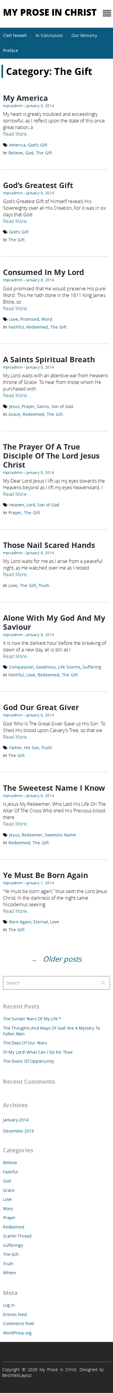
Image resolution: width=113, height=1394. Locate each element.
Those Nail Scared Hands (49, 545)
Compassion (21, 667)
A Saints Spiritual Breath (49, 359)
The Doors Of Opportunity (28, 1061)
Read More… (16, 134)
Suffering (92, 667)
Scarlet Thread (17, 1236)
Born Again (20, 922)
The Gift (44, 153)
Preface (10, 50)
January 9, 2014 (40, 105)
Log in (9, 1305)
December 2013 (18, 1131)
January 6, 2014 (40, 714)
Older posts (62, 959)
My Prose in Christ (50, 11)
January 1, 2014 (40, 882)
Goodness (46, 667)
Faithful (16, 327)
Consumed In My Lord (43, 272)
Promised (29, 319)
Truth (44, 585)
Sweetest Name (60, 835)
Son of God (62, 406)
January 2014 (15, 1120)
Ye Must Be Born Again (45, 875)
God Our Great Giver (41, 707)
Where (9, 1272)
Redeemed (37, 327)
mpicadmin (12, 105)
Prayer (28, 406)
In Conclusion (49, 35)
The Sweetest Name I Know (54, 788)
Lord (30, 505)
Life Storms (69, 667)
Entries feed (15, 1314)
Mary (8, 1208)
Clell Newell (15, 35)
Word (46, 319)
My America (25, 98)
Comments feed (18, 1323)
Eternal (40, 922)
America (17, 145)
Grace (14, 414)
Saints (43, 406)
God (29, 153)
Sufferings (13, 1245)
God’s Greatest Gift (38, 185)
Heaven (16, 505)
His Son (31, 747)
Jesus (14, 406)
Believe (15, 153)
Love (13, 319)
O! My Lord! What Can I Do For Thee (38, 1052)
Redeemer (32, 835)
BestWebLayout (17, 1375)
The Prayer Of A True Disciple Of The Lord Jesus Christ (51, 455)
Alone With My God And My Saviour (54, 622)
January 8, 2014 (40, 279)
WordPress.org (17, 1333)
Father (15, 747)
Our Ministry (84, 35)
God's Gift (37, 145)
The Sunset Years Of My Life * (32, 1019)
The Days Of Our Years (25, 1043)
